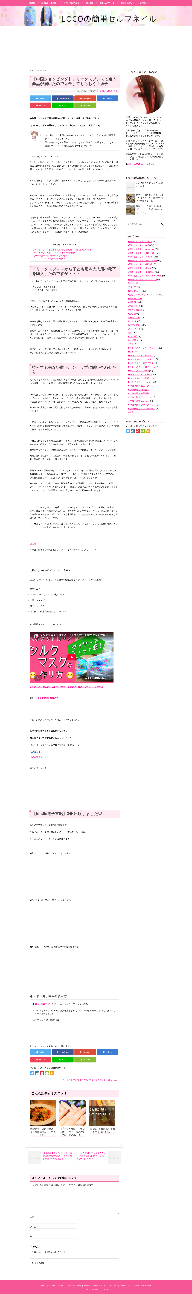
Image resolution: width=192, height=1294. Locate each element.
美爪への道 (133, 283)
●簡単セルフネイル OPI (139, 245)
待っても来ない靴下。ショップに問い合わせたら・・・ (56, 252)
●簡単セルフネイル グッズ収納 (142, 279)
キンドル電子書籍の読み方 (51, 258)
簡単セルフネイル (107, 3)
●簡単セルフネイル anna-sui (141, 249)
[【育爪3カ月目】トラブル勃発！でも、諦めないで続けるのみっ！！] (72, 1113)
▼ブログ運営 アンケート (139, 397)
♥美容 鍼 (132, 314)
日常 (115, 91)
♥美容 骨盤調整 (135, 310)
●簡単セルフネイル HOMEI (140, 264)
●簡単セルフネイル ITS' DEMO (142, 260)
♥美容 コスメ (134, 306)
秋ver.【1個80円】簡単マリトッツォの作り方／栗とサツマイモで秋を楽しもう (150, 198)
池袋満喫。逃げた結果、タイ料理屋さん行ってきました (43, 1131)
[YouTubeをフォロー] (42, 1073)
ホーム (43, 1286)
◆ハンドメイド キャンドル (140, 355)
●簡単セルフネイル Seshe (140, 257)
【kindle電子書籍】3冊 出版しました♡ (49, 255)
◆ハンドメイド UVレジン (140, 374)
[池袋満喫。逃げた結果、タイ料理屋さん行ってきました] (43, 1113)
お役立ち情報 (106, 91)
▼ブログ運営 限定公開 (138, 390)
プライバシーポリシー (142, 1286)
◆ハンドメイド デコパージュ (141, 367)
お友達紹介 (133, 340)
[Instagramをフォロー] (37, 1073)
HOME (32, 3)
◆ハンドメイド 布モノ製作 (140, 363)
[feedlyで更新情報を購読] (47, 1073)
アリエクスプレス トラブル (75, 1080)
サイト (33, 1237)
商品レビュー (134, 291)
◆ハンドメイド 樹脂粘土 (139, 378)
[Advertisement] (96, 46)
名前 (32, 1217)
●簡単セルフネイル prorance (141, 272)
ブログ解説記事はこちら (48, 698)
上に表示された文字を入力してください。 (50, 1252)
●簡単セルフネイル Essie (140, 268)
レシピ (131, 344)
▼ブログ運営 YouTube (138, 401)
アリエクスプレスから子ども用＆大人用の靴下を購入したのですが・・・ (64, 250)
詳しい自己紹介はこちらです (141, 164)
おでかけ (132, 321)
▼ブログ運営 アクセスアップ (141, 405)
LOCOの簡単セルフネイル (99, 1289)
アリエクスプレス (97, 1080)
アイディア (133, 329)
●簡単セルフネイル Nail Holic (141, 253)
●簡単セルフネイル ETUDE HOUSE (145, 276)
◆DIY (130, 352)
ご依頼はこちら (127, 3)
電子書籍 (89, 3)
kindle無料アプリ (43, 1004)
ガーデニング (134, 317)
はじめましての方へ (49, 3)
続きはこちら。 (37, 544)
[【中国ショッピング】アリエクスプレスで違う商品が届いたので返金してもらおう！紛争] (107, 98)
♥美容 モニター (135, 298)
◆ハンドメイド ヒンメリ (140, 382)
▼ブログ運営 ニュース (138, 386)
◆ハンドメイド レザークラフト (143, 348)
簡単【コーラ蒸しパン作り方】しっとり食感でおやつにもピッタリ (149, 209)
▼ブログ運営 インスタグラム (141, 409)
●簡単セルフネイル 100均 (140, 241)
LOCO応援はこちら (39, 757)
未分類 (131, 412)
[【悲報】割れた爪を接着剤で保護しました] (102, 1113)
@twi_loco (113, 1080)
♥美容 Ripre (133, 302)
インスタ (113, 1286)
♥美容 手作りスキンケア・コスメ (143, 295)
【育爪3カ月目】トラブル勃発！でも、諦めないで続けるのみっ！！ (72, 1131)
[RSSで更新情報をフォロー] (52, 1073)
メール (33, 1227)
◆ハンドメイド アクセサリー (141, 359)
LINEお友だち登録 (71, 3)
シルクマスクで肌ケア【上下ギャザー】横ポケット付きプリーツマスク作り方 (66, 687)
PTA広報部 (133, 336)
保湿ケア (132, 287)
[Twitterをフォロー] (32, 1073)
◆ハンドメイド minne (138, 371)
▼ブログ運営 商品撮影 (138, 393)
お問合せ (144, 3)
